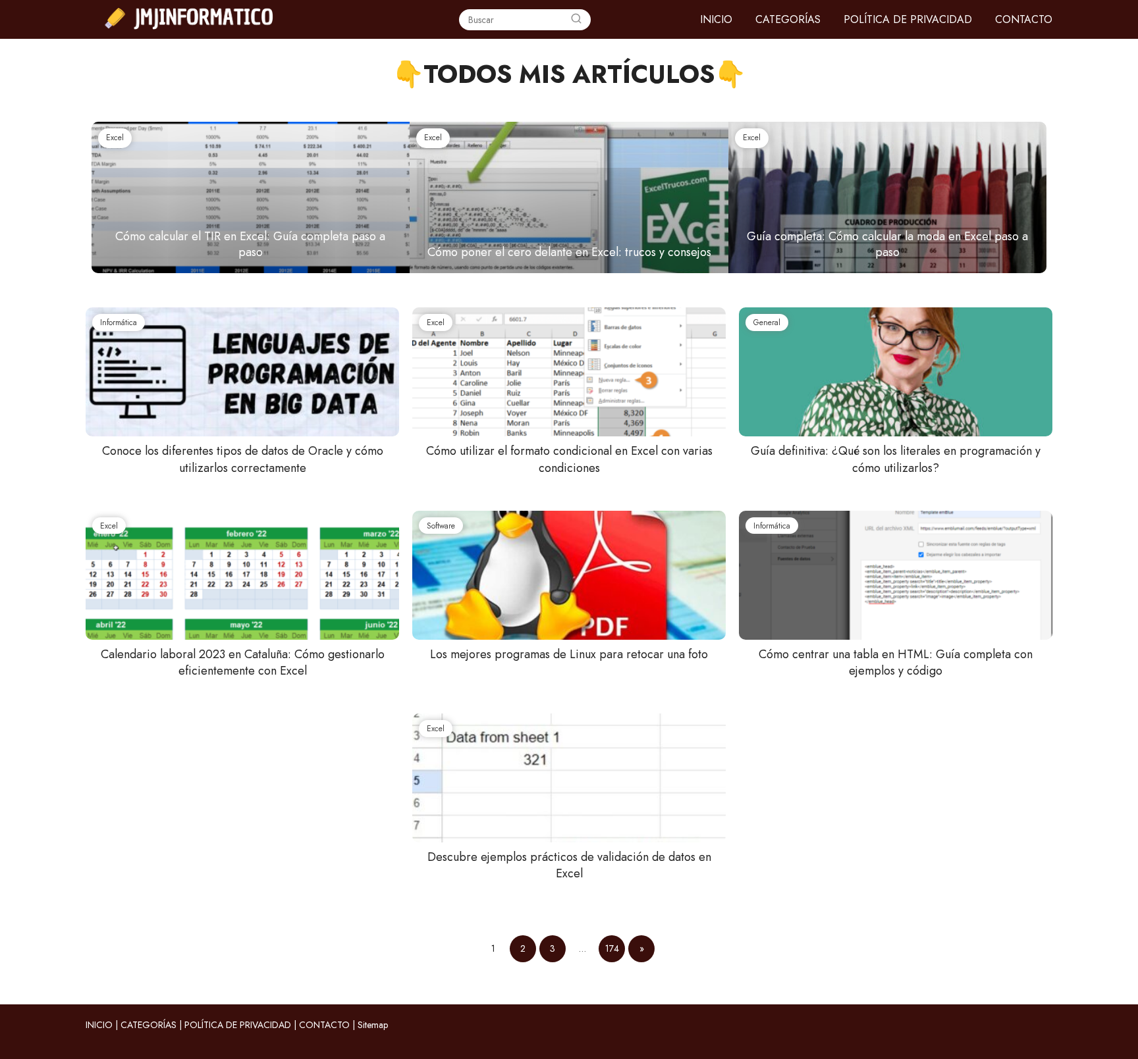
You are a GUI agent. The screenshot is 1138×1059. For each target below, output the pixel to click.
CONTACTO (1023, 19)
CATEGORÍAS (788, 19)
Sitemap (373, 1024)
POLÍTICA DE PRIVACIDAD (908, 19)
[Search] (576, 19)
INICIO (716, 19)
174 (612, 948)
